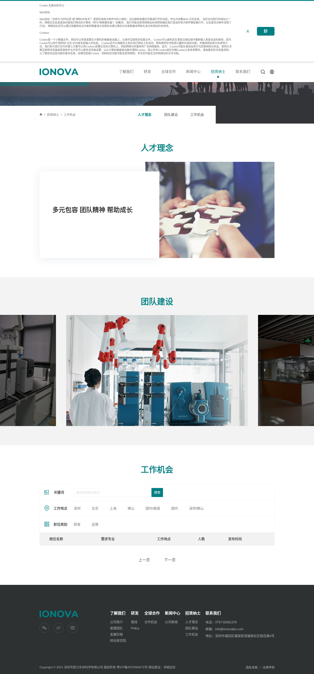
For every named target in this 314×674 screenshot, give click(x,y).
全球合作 (168, 72)
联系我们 (243, 72)
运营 (95, 524)
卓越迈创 (169, 667)
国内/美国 (152, 508)
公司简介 (116, 622)
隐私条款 (252, 667)
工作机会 (70, 114)
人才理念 (144, 115)
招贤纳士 (218, 72)
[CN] (272, 72)
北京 (95, 508)
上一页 (144, 560)
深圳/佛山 (196, 508)
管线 (134, 622)
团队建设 (171, 115)
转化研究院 (118, 640)
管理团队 (116, 628)
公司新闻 (171, 622)
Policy (135, 628)
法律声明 (268, 667)
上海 (113, 508)
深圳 (77, 508)
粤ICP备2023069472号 (132, 667)
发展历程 (116, 634)
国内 (174, 508)
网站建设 (154, 667)
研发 (147, 72)
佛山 (131, 508)
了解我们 (126, 72)
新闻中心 (193, 72)
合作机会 (150, 622)
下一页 (170, 560)
